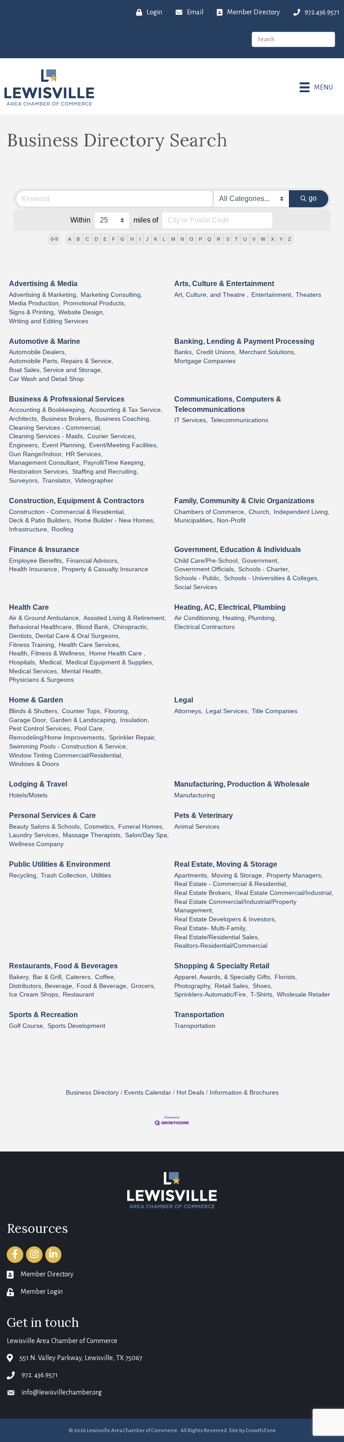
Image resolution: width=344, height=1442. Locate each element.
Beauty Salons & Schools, (45, 826)
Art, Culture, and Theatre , (211, 294)
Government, (260, 560)
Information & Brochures (244, 1092)
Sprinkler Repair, (132, 737)
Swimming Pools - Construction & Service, (68, 746)
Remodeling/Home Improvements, (57, 737)
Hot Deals (190, 1092)
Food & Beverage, (102, 986)
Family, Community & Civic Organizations (244, 501)
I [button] (140, 239)
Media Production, (34, 303)
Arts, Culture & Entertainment (224, 283)
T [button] (236, 239)
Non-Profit (231, 520)
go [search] (313, 198)
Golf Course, (27, 1026)
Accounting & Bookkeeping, (47, 409)
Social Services (195, 587)
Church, (260, 512)
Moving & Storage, (237, 875)
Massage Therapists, (92, 835)
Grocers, (143, 986)
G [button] (122, 239)
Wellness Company (36, 844)
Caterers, (79, 977)
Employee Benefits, (36, 560)
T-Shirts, (262, 994)
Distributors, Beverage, (41, 986)
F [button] (113, 239)
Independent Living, (302, 512)
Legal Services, (227, 711)
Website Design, (81, 312)
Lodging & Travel (38, 784)
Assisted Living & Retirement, (124, 618)
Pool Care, (89, 728)
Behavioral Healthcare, (41, 627)
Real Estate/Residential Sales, (216, 937)
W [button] (263, 239)
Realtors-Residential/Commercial (220, 945)
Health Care (29, 607)
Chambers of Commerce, (210, 512)
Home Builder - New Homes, (114, 520)
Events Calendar (147, 1092)
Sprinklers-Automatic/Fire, (211, 994)
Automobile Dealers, (37, 352)
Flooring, (116, 711)
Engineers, (24, 445)
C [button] (87, 239)
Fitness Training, (32, 645)
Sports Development (76, 1026)
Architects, (24, 418)
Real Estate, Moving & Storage (225, 864)
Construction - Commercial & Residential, (67, 512)
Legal (183, 700)
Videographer (94, 480)
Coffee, (105, 977)
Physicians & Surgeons (41, 679)
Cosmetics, (100, 826)
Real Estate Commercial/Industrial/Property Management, (235, 906)
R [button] (218, 239)
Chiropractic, (131, 627)
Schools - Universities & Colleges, (271, 578)
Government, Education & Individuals (237, 549)
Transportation (199, 1014)
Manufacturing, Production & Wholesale (242, 784)
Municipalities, (194, 520)
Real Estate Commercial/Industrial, (284, 893)
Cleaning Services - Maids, (47, 436)
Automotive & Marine (44, 341)
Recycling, (23, 875)
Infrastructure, (29, 529)
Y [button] (281, 239)
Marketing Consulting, (111, 294)
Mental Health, (82, 671)
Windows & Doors (34, 764)
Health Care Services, (89, 645)
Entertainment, (272, 294)
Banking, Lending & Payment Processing (244, 341)
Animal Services (196, 826)
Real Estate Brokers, (203, 893)
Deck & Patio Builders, (40, 520)
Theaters (308, 294)
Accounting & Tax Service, (126, 409)
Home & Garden (36, 700)
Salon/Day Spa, (147, 835)
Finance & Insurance (44, 549)
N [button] (182, 239)
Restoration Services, (39, 471)
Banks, (184, 352)
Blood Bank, (93, 627)
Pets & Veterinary (203, 815)
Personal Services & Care (52, 815)
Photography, (193, 986)
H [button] (132, 239)
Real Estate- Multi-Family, (210, 928)
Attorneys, (188, 711)
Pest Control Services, (40, 728)
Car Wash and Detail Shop (46, 379)
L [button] (164, 239)
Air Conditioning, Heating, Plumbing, (225, 618)
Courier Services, (111, 436)
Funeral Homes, (141, 826)
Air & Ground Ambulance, (45, 618)
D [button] (96, 239)
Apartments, (191, 875)
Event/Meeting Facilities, (123, 445)
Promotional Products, (94, 303)
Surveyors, (24, 480)
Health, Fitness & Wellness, (47, 653)
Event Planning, (64, 445)
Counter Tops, (82, 711)
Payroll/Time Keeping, (114, 462)
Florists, (286, 977)
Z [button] (289, 239)
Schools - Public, (197, 578)
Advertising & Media (43, 283)
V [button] (253, 239)
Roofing (62, 529)
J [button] (147, 239)
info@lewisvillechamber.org (62, 1392)
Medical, (51, 662)
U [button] (245, 239)
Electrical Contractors (204, 627)
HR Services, (84, 454)
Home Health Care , (117, 653)
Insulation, (134, 720)
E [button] (105, 239)
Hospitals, (23, 662)
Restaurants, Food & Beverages (63, 966)
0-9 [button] (54, 239)
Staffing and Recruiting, (105, 471)
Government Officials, (205, 569)
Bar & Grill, (48, 977)
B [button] (78, 239)
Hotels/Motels (28, 795)
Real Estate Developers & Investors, (225, 919)
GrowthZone (261, 1430)
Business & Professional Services (67, 399)
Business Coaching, (123, 418)
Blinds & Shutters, (34, 711)
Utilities (101, 875)
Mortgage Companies (205, 361)
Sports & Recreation (43, 1014)
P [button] (200, 239)
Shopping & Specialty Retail (221, 966)
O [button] (191, 239)
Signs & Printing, (32, 312)
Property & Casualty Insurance (105, 569)
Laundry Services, (34, 835)
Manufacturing (194, 795)
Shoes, (262, 986)
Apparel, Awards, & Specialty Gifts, (223, 977)
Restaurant (78, 994)
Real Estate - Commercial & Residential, (231, 884)
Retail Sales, (232, 986)
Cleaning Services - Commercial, (55, 427)
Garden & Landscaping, (83, 720)
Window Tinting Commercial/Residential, (66, 755)
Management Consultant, (45, 462)
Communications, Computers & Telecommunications (227, 404)
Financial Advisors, (92, 560)
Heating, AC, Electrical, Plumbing (230, 607)
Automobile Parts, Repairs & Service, (61, 361)
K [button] (155, 239)
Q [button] (209, 239)
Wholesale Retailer (303, 994)
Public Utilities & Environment (59, 864)
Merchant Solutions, (267, 352)
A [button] (69, 239)
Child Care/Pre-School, (206, 560)
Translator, (57, 480)
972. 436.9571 (40, 1374)
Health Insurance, (34, 569)
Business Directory (92, 1092)
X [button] (272, 239)
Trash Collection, (64, 875)
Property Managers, (295, 875)
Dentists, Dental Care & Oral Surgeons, (64, 636)
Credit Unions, (216, 352)
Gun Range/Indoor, (36, 454)
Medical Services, (34, 671)
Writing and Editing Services (48, 321)
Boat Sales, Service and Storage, (56, 370)
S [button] (227, 239)
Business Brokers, (66, 418)
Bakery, (19, 977)
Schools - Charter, (263, 569)
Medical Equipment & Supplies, (110, 662)
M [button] (173, 239)
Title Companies (274, 711)
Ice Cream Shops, (34, 994)
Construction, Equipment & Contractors (76, 501)
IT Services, (191, 420)
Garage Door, (28, 720)
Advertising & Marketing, (43, 294)
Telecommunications (239, 420)
